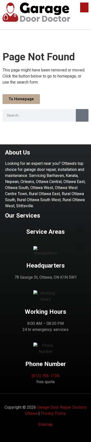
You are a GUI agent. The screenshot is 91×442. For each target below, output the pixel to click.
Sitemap (45, 424)
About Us (17, 152)
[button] (84, 7)
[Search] (82, 115)
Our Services (22, 215)
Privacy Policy (53, 413)
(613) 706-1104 (45, 375)
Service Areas (45, 231)
